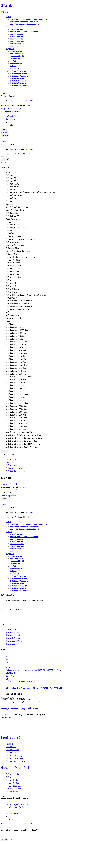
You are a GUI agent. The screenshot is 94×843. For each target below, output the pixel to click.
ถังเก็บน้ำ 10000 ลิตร (17, 43)
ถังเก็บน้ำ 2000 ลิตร (17, 36)
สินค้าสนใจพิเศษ (12, 116)
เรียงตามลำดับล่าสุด (13, 638)
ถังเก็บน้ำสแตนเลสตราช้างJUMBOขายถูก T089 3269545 (29, 19)
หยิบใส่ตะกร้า (11, 673)
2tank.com (34, 824)
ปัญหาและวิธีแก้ (15, 58)
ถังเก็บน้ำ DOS (11, 459)
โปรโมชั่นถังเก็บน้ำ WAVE (18, 83)
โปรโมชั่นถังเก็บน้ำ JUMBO (18, 81)
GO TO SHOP (31, 101)
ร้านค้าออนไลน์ (11, 737)
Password (5, 489)
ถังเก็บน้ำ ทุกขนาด (16, 46)
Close (3, 93)
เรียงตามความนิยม (12, 632)
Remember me (10, 492)
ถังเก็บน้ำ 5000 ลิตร (17, 41)
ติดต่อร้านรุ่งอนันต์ (16, 51)
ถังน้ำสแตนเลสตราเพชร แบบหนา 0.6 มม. (21, 682)
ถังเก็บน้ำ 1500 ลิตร (16, 34)
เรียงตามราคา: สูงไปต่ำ (14, 644)
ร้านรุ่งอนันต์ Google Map (11, 108)
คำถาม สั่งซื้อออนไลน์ (17, 54)
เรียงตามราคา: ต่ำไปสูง (14, 641)
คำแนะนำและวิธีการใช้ (17, 56)
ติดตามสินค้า (10, 125)
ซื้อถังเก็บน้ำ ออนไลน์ (15, 767)
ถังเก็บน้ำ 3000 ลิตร (17, 39)
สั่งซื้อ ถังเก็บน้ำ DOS (17, 66)
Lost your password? (9, 496)
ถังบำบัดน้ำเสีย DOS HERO (15, 471)
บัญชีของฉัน (10, 119)
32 (7, 659)
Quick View (10, 676)
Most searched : (8, 454)
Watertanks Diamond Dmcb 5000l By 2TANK (34, 688)
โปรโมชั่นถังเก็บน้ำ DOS (17, 78)
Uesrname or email (9, 487)
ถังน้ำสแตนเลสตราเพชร (14, 468)
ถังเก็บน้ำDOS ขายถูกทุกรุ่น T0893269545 (24, 22)
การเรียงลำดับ (11, 629)
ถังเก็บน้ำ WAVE (11, 465)
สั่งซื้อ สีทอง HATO (16, 64)
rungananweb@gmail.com (11, 111)
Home (3, 601)
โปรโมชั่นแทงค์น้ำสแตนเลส (19, 76)
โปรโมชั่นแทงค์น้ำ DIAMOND (19, 86)
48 (7, 662)
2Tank (6, 5)
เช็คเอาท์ (8, 122)
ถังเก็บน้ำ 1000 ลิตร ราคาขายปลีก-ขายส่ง (24, 32)
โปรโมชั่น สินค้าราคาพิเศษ (18, 74)
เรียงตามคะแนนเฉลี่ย (13, 635)
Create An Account (9, 484)
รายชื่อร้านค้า (14, 68)
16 (6, 656)
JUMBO (8, 462)
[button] (47, 90)
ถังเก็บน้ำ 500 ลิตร (16, 29)
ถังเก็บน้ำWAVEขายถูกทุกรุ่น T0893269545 (24, 24)
